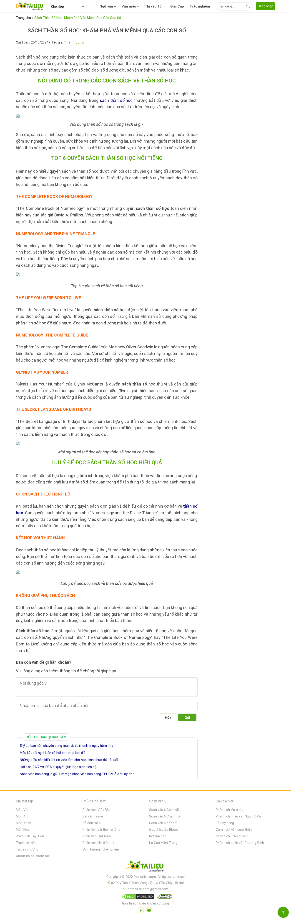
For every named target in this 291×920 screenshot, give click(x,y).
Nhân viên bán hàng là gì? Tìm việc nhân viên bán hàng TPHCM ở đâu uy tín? (77, 774)
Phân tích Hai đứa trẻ (99, 843)
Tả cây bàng (225, 823)
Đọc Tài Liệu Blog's (163, 829)
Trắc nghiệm (200, 6)
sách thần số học (116, 100)
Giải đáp (177, 6)
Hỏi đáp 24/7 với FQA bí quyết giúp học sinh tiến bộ (58, 767)
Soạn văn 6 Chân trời (165, 816)
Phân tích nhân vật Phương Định (240, 843)
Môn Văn (22, 810)
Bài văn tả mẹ (93, 816)
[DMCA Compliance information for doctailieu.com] (163, 897)
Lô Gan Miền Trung (163, 843)
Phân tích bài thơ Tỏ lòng (101, 829)
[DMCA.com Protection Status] (137, 897)
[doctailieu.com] (145, 866)
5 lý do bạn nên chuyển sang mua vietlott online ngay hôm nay (67, 746)
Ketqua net (157, 836)
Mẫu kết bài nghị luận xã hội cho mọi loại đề (52, 753)
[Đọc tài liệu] (141, 910)
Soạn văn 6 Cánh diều (165, 810)
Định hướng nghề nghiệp (101, 849)
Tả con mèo (92, 823)
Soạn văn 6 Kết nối (163, 823)
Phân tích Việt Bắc (96, 810)
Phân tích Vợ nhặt (229, 810)
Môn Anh (22, 816)
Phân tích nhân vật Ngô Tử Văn (239, 816)
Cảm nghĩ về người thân (234, 829)
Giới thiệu (129, 903)
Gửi (187, 718)
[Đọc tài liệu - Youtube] (149, 910)
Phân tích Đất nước (97, 836)
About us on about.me (33, 856)
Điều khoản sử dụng (154, 903)
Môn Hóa (23, 829)
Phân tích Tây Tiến (30, 836)
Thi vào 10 (153, 6)
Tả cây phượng (27, 849)
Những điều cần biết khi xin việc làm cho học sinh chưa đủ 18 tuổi (69, 760)
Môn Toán (23, 823)
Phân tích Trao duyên (232, 836)
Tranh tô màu (26, 843)
